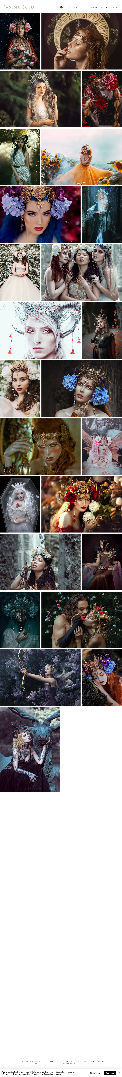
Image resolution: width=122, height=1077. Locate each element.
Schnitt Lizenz (102, 1061)
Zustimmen (110, 1073)
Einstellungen (95, 1073)
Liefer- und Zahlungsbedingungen (68, 1062)
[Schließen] (119, 1073)
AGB (51, 1061)
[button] (94, 7)
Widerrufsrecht (82, 1061)
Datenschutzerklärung (35, 1062)
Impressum (25, 1061)
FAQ (92, 1061)
